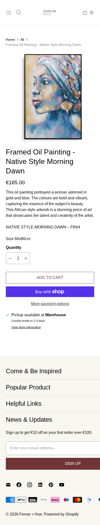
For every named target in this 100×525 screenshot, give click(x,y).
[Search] (18, 12)
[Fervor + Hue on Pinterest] (54, 484)
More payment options (50, 304)
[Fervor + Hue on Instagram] (32, 484)
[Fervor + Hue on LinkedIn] (43, 484)
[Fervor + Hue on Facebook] (22, 484)
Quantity (13, 247)
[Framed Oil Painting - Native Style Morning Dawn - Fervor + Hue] (50, 97)
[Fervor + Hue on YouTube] (64, 484)
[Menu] (9, 12)
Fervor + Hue (30, 514)
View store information (26, 327)
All (22, 39)
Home (10, 39)
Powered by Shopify (61, 514)
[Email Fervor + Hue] (11, 484)
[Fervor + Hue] (50, 12)
